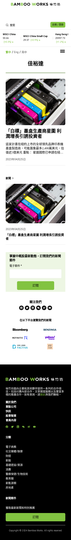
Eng (16, 52)
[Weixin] (38, 308)
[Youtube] (50, 308)
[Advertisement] (35, 14)
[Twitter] (27, 308)
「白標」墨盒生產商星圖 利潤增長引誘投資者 (33, 134)
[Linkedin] (32, 308)
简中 (24, 52)
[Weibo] (44, 308)
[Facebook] (21, 308)
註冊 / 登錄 (57, 24)
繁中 (8, 52)
